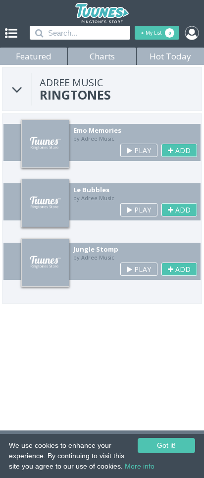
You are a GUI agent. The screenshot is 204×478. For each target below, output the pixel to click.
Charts (102, 56)
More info (139, 466)
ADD (182, 150)
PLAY (141, 150)
